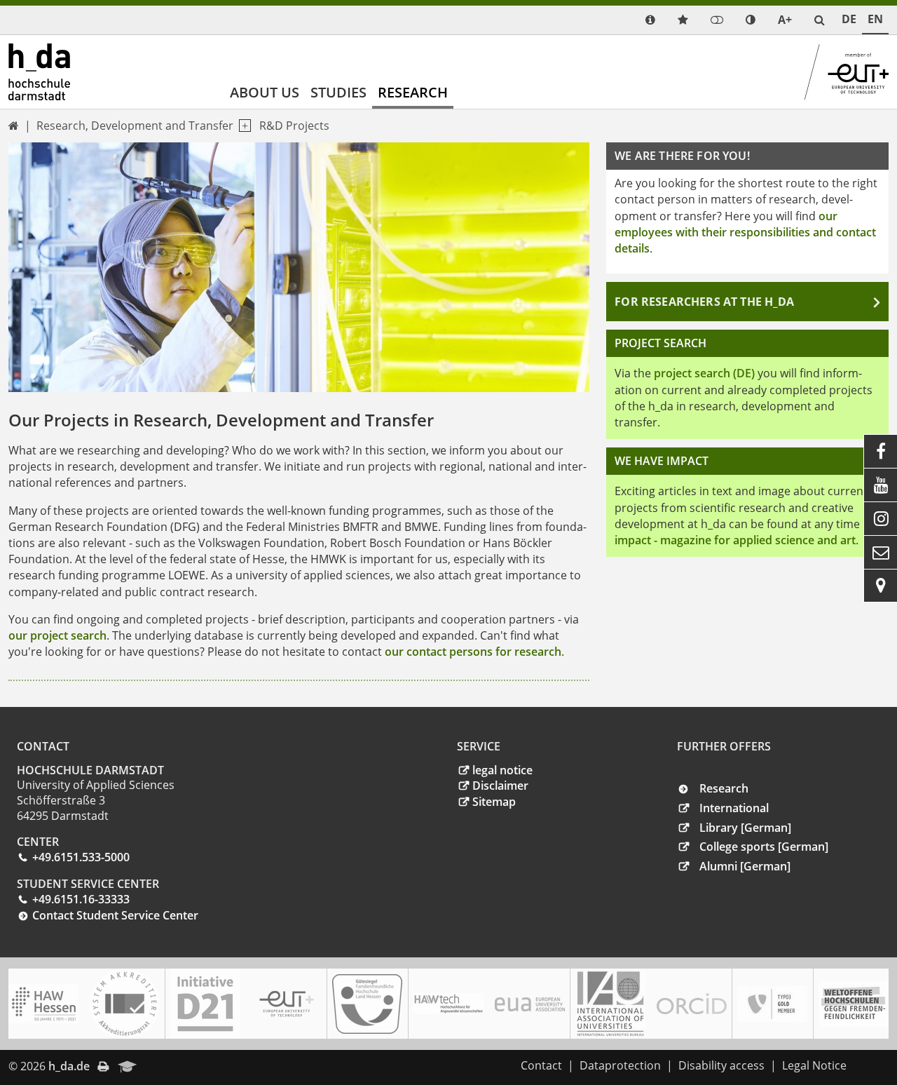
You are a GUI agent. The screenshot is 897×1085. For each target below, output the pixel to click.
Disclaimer (500, 785)
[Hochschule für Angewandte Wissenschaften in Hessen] (43, 1003)
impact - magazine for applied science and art (735, 540)
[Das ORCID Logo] (692, 1003)
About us (264, 92)
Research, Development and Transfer (134, 125)
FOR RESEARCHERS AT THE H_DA (704, 301)
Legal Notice (814, 1065)
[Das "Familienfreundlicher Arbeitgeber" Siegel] (367, 1004)
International (734, 808)
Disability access (721, 1065)
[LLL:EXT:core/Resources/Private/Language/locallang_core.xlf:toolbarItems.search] (819, 20)
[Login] (716, 20)
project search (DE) (704, 373)
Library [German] (745, 827)
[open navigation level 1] (242, 126)
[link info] (650, 20)
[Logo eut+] (287, 1004)
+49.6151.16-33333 (81, 899)
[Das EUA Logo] (530, 1004)
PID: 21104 (174, 1066)
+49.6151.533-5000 (81, 857)
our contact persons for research (473, 651)
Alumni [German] (744, 866)
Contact (541, 1065)
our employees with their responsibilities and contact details (745, 232)
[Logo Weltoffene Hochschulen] (854, 1003)
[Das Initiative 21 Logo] (205, 1004)
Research (413, 92)
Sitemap (494, 801)
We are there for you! (682, 155)
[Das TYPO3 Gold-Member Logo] (772, 1004)
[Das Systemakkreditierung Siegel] (125, 1004)
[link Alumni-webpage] (127, 1067)
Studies (338, 92)
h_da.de (69, 1066)
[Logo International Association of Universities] (610, 1004)
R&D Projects (294, 125)
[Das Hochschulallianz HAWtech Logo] (448, 1003)
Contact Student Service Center (115, 915)
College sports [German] (763, 846)
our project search (57, 635)
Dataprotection (620, 1065)
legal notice (502, 770)
